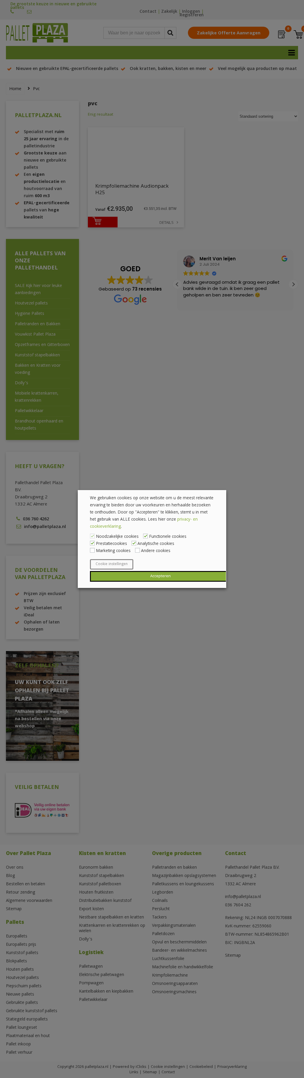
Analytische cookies (155, 544)
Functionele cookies (167, 536)
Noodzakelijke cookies (117, 536)
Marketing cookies (113, 551)
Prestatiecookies (111, 544)
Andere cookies (155, 551)
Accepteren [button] (160, 576)
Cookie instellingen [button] (112, 564)
